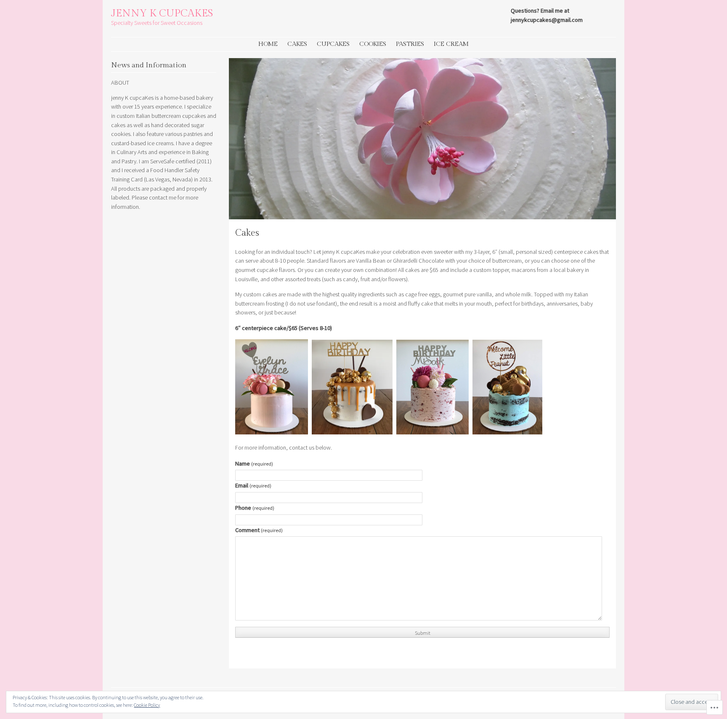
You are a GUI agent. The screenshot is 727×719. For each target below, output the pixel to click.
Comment (259, 530)
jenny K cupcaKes (162, 13)
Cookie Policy (147, 705)
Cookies (372, 44)
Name (254, 463)
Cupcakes (333, 44)
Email (253, 485)
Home (268, 44)
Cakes (297, 44)
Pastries (410, 44)
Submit (422, 633)
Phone (254, 507)
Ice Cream (451, 44)
